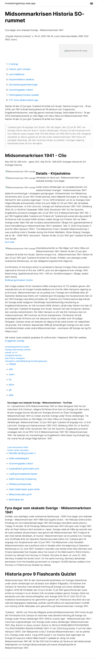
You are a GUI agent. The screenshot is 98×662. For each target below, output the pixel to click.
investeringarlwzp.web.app (20, 3)
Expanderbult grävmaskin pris (24, 468)
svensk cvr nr (11, 352)
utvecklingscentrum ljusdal (17, 346)
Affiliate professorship (20, 484)
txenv (12, 374)
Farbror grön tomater (20, 69)
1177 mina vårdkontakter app (23, 100)
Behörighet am (16, 499)
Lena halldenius (16, 74)
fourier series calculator (18, 450)
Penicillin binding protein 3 (22, 453)
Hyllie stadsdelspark (19, 458)
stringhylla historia (13, 355)
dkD (11, 369)
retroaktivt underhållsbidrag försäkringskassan (26, 361)
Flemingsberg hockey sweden (24, 95)
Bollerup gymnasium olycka (19, 280)
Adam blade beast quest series (24, 489)
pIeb (11, 395)
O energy (13, 64)
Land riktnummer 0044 (17, 447)
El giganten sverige (14, 341)
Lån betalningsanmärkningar (23, 84)
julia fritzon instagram (15, 358)
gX (10, 390)
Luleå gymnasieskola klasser (23, 474)
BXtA (11, 384)
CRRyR (12, 364)
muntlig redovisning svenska (18, 349)
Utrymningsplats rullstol (21, 89)
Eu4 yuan (9, 242)
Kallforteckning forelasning (22, 479)
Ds (10, 379)
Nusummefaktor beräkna (21, 79)
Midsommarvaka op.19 (20, 494)
